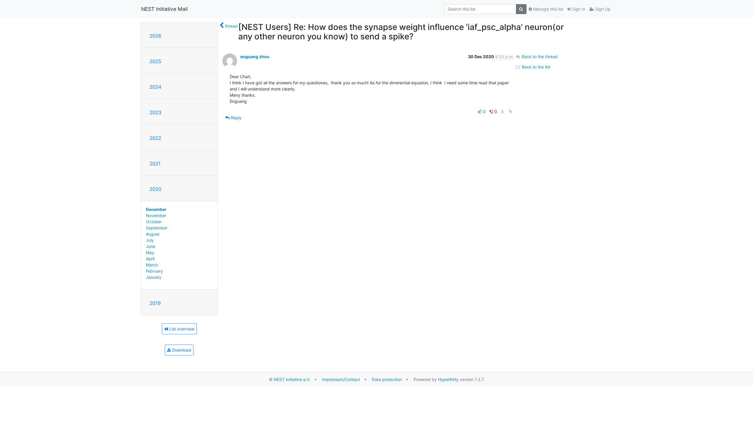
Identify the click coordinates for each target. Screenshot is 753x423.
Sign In (578, 8)
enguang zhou (254, 56)
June (150, 246)
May (150, 252)
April (150, 258)
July (150, 240)
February (154, 270)
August (152, 233)
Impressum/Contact (341, 379)
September (156, 227)
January (153, 277)
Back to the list (535, 66)
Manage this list (547, 8)
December (156, 209)
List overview (181, 328)
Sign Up (602, 8)
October (154, 221)
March (152, 264)
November (156, 215)
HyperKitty (448, 379)
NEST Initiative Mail (164, 9)
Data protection (387, 379)
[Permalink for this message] (510, 111)
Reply (235, 117)
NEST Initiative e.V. (292, 379)
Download (181, 350)
